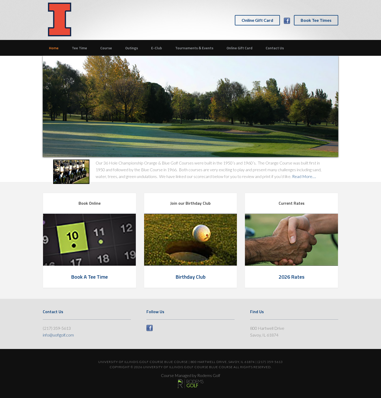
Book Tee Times (316, 20)
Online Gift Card (257, 20)
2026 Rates (292, 277)
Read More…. (304, 176)
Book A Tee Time (89, 277)
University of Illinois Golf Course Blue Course (59, 19)
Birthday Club (190, 277)
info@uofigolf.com (58, 334)
